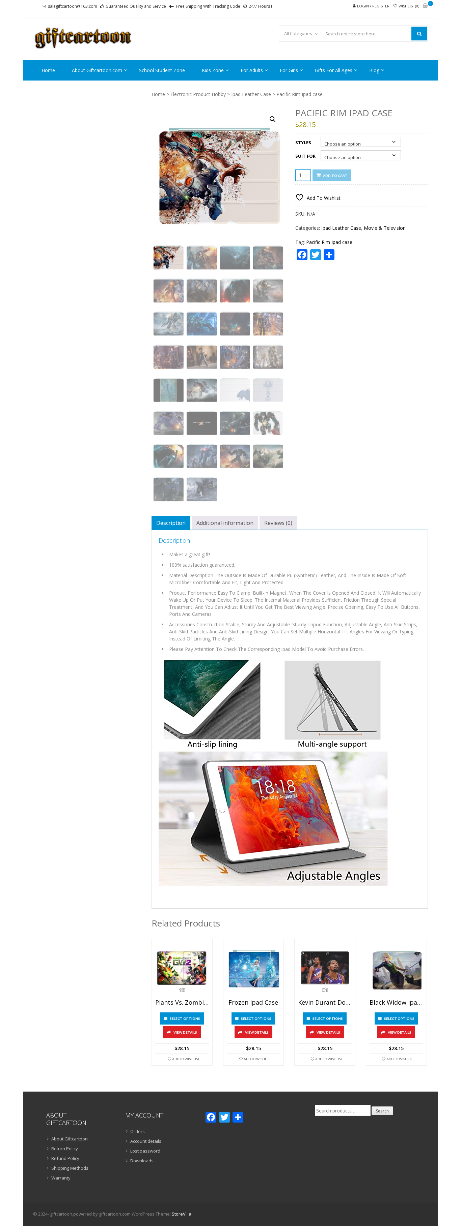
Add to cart (335, 176)
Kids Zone (213, 70)
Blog (374, 70)
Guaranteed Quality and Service (136, 6)
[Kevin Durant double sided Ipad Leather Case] (325, 969)
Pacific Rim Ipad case (329, 242)
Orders (137, 1131)
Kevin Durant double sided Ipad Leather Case (325, 1002)
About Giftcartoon (69, 1139)
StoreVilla (181, 1214)
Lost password (145, 1151)
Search (382, 1111)
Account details (145, 1141)
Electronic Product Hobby (198, 94)
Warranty (61, 1178)
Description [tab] (171, 523)
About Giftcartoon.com (97, 70)
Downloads (142, 1161)
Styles (303, 142)
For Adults (252, 70)
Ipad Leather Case (251, 94)
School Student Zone (162, 70)
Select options (185, 1018)
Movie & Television (385, 228)
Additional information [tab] (224, 523)
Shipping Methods (69, 1168)
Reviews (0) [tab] (278, 523)
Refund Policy (65, 1158)
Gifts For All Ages (333, 70)
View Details (185, 1032)
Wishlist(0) (409, 5)
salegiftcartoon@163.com (72, 6)
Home (48, 70)
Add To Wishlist (185, 1059)
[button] (273, 119)
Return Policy (64, 1148)
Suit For (305, 156)
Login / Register (373, 5)
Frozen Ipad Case (253, 1002)
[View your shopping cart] (425, 6)
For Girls (289, 70)
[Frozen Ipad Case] (253, 969)
